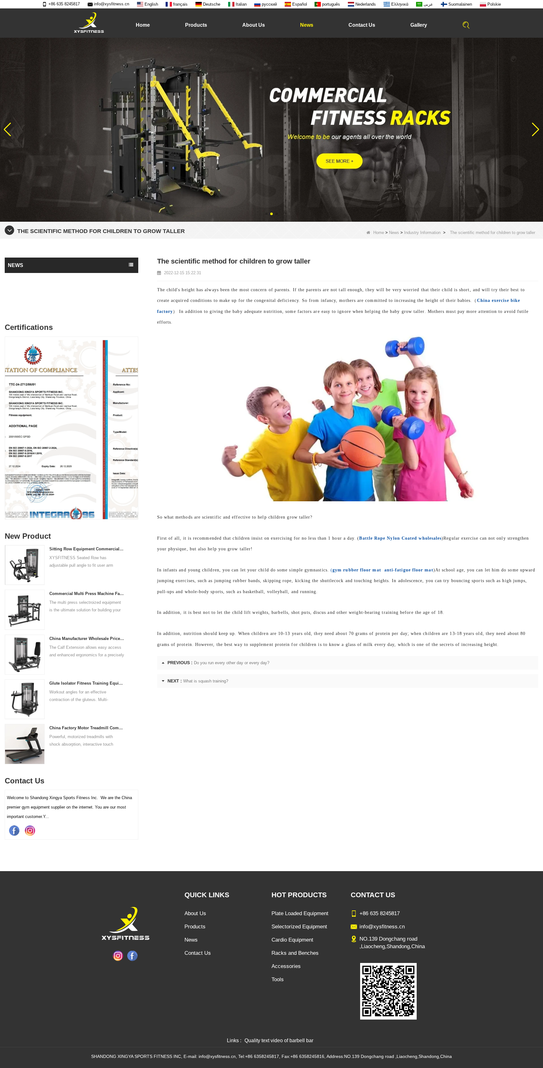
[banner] (271, 129)
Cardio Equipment (292, 940)
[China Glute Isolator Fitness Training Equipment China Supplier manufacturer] (24, 699)
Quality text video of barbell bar (278, 1040)
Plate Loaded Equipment (300, 913)
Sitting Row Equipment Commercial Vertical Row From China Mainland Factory (87, 549)
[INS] (30, 830)
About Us (253, 25)
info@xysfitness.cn (111, 4)
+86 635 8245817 (64, 4)
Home (143, 25)
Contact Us (361, 25)
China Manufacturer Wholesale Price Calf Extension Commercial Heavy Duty (87, 638)
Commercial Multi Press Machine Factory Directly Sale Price (87, 593)
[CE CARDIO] (71, 429)
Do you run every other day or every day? (231, 662)
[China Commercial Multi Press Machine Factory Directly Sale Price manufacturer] (24, 609)
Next (135, 414)
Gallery (418, 25)
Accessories (286, 966)
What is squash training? (205, 681)
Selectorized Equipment (299, 927)
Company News (25, 291)
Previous (7, 414)
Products (196, 25)
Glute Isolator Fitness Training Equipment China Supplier (87, 683)
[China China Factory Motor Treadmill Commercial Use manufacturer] (24, 744)
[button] (266, 214)
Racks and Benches (295, 953)
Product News (23, 278)
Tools (278, 979)
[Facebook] (14, 830)
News (306, 25)
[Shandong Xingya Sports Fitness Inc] (88, 22)
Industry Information (422, 232)
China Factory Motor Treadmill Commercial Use (87, 728)
